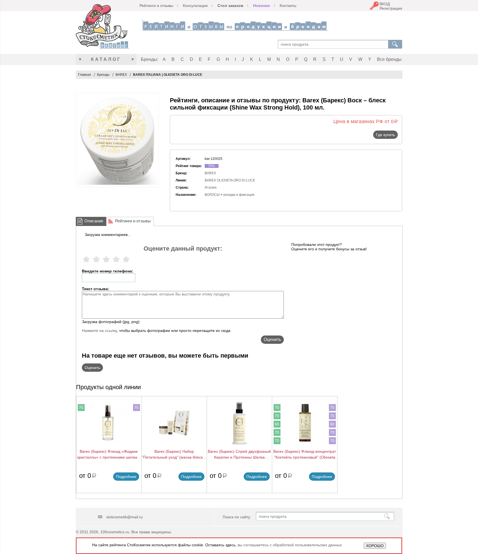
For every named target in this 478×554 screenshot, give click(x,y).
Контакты (288, 5)
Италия (211, 187)
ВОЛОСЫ (212, 195)
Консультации (195, 5)
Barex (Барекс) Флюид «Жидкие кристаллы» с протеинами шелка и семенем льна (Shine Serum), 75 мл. (109, 454)
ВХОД (385, 4)
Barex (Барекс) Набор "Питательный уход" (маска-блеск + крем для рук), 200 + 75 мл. (174, 454)
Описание (93, 221)
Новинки (261, 5)
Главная (84, 75)
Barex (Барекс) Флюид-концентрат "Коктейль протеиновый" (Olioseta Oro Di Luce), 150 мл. (304, 454)
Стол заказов (230, 5)
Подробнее (126, 476)
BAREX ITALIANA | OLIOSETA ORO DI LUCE (167, 75)
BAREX (121, 75)
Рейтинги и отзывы (156, 5)
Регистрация (391, 8)
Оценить (272, 339)
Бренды (103, 75)
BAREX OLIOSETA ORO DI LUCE (230, 180)
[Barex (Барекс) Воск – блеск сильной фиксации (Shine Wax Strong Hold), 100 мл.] (117, 140)
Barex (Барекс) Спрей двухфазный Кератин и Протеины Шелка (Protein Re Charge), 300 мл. (239, 454)
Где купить (385, 134)
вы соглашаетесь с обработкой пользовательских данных (290, 545)
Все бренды (389, 59)
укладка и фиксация (238, 195)
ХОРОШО (375, 545)
